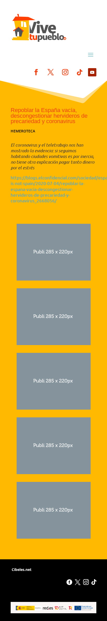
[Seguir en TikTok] (79, 72)
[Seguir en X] (50, 72)
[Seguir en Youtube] (92, 72)
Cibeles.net (21, 569)
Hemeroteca (23, 131)
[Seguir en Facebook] (36, 72)
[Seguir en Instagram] (65, 72)
